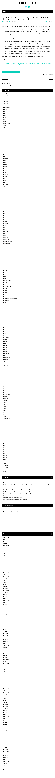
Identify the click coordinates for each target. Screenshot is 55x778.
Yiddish (4, 463)
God (4, 192)
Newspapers (5, 329)
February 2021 (6, 545)
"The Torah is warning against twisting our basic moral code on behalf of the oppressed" (19, 491)
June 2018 (5, 606)
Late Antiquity (5, 270)
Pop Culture (5, 361)
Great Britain (5, 194)
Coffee (4, 129)
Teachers (5, 426)
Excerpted (27, 3)
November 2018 (6, 596)
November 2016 (6, 641)
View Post (5, 487)
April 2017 (5, 631)
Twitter (26, 7)
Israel (4, 233)
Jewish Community (6, 239)
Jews (4, 255)
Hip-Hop (5, 209)
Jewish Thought (6, 253)
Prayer (4, 363)
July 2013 (5, 720)
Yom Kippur (5, 465)
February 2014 (6, 706)
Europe (4, 162)
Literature (5, 276)
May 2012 (5, 745)
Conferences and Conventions (9, 135)
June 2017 (5, 627)
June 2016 (5, 651)
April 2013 (5, 726)
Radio (4, 375)
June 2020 (5, 559)
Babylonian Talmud (6, 107)
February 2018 (6, 614)
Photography (5, 351)
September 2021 (6, 537)
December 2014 (6, 686)
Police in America (6, 353)
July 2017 (5, 625)
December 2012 (6, 732)
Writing (4, 459)
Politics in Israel (6, 359)
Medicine (5, 296)
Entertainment (6, 156)
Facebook (5, 170)
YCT (4, 461)
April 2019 (5, 586)
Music (4, 321)
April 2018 (5, 610)
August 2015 (5, 671)
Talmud (4, 416)
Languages (5, 268)
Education (5, 150)
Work (4, 453)
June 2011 (5, 767)
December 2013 (6, 710)
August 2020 (5, 555)
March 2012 (5, 749)
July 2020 (5, 557)
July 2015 (5, 673)
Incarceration (5, 221)
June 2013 (5, 722)
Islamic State (5, 231)
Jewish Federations (7, 245)
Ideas (4, 217)
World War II (5, 457)
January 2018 (5, 616)
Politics (4, 355)
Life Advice (5, 274)
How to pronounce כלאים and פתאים (9, 482)
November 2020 (6, 549)
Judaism (5, 262)
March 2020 (5, 564)
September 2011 (6, 761)
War (4, 447)
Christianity (5, 125)
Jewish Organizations (7, 249)
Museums (5, 319)
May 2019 (5, 584)
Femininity (5, 176)
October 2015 (5, 667)
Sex (4, 392)
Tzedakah (5, 441)
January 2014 (5, 708)
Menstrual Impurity (6, 300)
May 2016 (5, 653)
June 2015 (5, 675)
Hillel (4, 207)
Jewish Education (6, 243)
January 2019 (5, 592)
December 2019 (6, 570)
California (5, 119)
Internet (4, 225)
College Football (6, 131)
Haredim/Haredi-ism (7, 201)
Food (4, 178)
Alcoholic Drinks (6, 95)
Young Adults (5, 467)
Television (5, 430)
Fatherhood (9, 72)
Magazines (5, 282)
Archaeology (5, 103)
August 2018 (5, 602)
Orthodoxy (5, 339)
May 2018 (5, 608)
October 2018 (5, 598)
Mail (4, 284)
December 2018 (6, 594)
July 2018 (5, 604)
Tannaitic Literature (6, 424)
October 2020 (5, 551)
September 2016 (6, 645)
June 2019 (5, 582)
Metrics (4, 302)
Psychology (5, 365)
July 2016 (5, 649)
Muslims (4, 323)
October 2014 (5, 690)
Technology (5, 428)
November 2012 (6, 734)
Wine (4, 451)
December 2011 (6, 755)
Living (4, 278)
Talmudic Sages (6, 420)
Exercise (5, 166)
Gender (4, 188)
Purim (4, 367)
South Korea (5, 404)
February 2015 (6, 682)
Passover (5, 345)
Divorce (4, 146)
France (4, 182)
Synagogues (5, 412)
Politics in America (6, 357)
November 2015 (6, 665)
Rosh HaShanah (6, 384)
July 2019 (5, 580)
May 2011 (5, 769)
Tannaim (5, 422)
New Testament (6, 325)
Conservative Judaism (7, 137)
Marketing (5, 288)
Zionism (4, 471)
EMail (4, 152)
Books (4, 115)
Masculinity (5, 294)
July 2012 (5, 741)
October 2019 (5, 574)
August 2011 (5, 763)
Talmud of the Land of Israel (8, 418)
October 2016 (5, 643)
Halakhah (5, 196)
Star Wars (5, 408)
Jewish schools (6, 251)
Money (4, 314)
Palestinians (5, 341)
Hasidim (4, 203)
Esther (4, 160)
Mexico (4, 304)
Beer (4, 111)
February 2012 (6, 751)
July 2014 (5, 696)
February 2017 (6, 635)
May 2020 (5, 561)
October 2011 (5, 759)
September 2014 (6, 692)
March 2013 (5, 728)
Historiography (6, 211)
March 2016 (5, 657)
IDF (4, 219)
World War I (5, 455)
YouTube (5, 469)
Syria (4, 414)
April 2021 (5, 543)
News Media (5, 327)
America (4, 97)
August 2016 (5, 647)
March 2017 (5, 633)
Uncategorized (6, 443)
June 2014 (5, 698)
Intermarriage (5, 223)
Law (4, 272)
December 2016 (6, 639)
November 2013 (6, 712)
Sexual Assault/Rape (7, 394)
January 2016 (5, 661)
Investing (5, 227)
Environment (5, 158)
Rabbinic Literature (6, 369)
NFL (4, 331)
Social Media (5, 400)
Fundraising (5, 184)
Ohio (4, 335)
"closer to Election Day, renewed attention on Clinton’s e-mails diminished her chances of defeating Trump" (22, 493)
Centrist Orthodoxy (6, 123)
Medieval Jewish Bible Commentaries (10, 298)
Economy (5, 148)
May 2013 (5, 724)
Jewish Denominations (7, 241)
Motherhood (5, 316)
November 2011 (6, 757)
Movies (13, 72)
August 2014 (5, 694)
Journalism (5, 260)
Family (4, 172)
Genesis (4, 190)
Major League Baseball (7, 286)
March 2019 (5, 588)
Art (3, 105)
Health (4, 205)
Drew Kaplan (5, 21)
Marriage (5, 290)
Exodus (4, 168)
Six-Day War (5, 398)
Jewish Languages (6, 247)
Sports (4, 406)
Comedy (5, 133)
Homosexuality (6, 215)
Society (4, 402)
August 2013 (5, 718)
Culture (4, 144)
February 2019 (6, 590)
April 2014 (5, 702)
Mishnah (5, 310)
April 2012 (5, 747)
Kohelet (4, 266)
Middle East (5, 306)
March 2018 (5, 612)
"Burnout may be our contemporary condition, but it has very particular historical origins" (19, 489)
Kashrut (4, 264)
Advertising (5, 93)
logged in (9, 85)
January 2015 (5, 684)
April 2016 (5, 655)
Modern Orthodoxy (6, 312)
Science (4, 388)
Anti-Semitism (5, 101)
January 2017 (5, 637)
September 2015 (6, 669)
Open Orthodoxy (6, 337)
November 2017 (6, 618)
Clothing (5, 127)
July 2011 (5, 765)
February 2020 (6, 566)
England (5, 154)
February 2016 (6, 659)
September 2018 (6, 600)
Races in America (6, 373)
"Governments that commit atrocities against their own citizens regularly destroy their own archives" (21, 495)
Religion (5, 382)
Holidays (5, 213)
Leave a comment (50, 21)
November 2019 (6, 572)
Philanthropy (5, 349)
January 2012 (5, 753)
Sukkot (4, 410)
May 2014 (5, 700)
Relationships (5, 380)
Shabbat (5, 396)
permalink (51, 74)
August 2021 (5, 539)
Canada (4, 121)
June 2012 (5, 743)
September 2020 (6, 553)
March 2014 (5, 704)
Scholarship (5, 386)
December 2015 (6, 663)
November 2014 (6, 688)
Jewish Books (5, 237)
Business (5, 117)
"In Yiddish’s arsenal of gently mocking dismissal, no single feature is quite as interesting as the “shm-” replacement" (24, 480)
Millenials (5, 308)
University (5, 445)
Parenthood (17, 72)
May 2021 (5, 541)
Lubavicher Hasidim (7, 280)
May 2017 (5, 629)
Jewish (4, 235)
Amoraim (5, 99)
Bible (4, 113)
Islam (4, 229)
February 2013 (6, 730)
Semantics (5, 390)
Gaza (4, 186)
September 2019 (6, 576)
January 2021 (5, 547)
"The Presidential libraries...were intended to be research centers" (15, 499)
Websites (5, 449)
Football (4, 180)
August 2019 (5, 578)
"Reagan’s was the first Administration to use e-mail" (12, 497)
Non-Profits (5, 333)
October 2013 (5, 714)
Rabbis (4, 371)
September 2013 (6, 716)
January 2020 (5, 568)
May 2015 (5, 677)
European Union (6, 164)
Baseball (5, 109)
